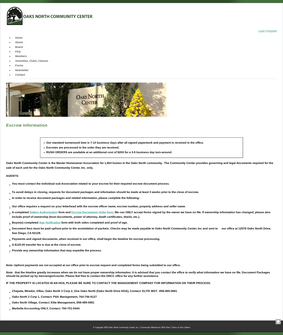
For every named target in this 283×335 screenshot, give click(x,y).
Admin (187, 327)
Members (21, 56)
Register (272, 30)
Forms (19, 65)
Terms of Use (177, 327)
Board (19, 47)
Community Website (149, 327)
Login (261, 30)
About (19, 42)
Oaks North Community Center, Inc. (123, 327)
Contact (20, 74)
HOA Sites (165, 327)
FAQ (18, 51)
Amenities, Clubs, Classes (31, 60)
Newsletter (22, 70)
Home (19, 37)
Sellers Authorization (44, 212)
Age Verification (50, 222)
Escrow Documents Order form (92, 212)
